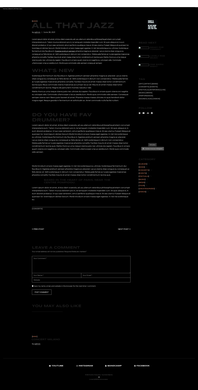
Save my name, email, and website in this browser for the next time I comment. (65, 286)
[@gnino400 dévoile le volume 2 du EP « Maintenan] (143, 129)
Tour (141, 185)
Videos (156, 99)
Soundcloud (145, 99)
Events (153, 87)
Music (142, 93)
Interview (154, 90)
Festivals (143, 90)
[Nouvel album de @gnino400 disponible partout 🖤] (143, 139)
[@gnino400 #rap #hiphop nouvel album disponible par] (161, 134)
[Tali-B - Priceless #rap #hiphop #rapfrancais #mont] (143, 124)
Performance (145, 96)
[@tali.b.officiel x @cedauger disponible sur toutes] (143, 134)
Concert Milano (46, 339)
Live (163, 90)
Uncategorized (146, 189)
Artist (148, 84)
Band (35, 21)
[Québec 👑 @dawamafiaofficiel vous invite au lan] (152, 139)
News (149, 93)
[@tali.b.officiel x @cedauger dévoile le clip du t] (152, 134)
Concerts (37, 209)
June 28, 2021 (49, 32)
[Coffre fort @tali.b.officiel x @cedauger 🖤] (161, 129)
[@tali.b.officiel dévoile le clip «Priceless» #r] (152, 124)
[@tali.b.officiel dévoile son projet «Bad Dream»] (152, 129)
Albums (143, 164)
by (36, 32)
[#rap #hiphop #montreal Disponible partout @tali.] (161, 139)
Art (141, 84)
